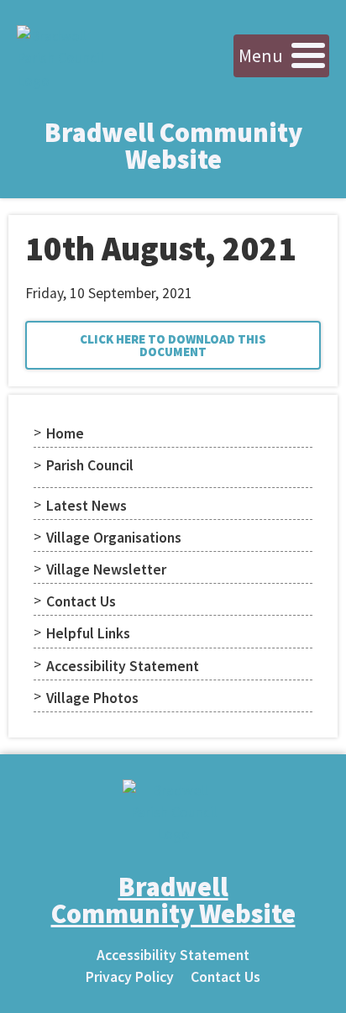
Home (65, 433)
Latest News (86, 505)
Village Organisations (113, 537)
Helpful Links (88, 633)
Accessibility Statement (122, 666)
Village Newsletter (106, 569)
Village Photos (92, 698)
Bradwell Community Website (173, 146)
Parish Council (90, 465)
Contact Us (81, 601)
